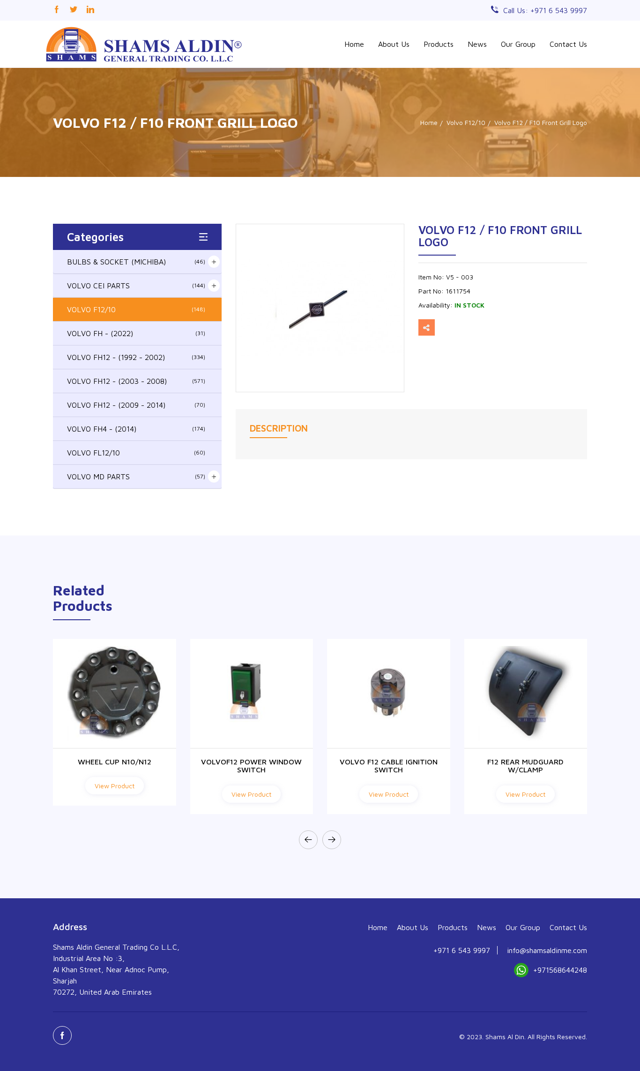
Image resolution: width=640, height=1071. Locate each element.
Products (439, 44)
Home (354, 44)
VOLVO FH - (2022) (136, 333)
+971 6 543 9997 (461, 950)
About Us (393, 44)
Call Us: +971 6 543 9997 (545, 10)
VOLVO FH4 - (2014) (136, 429)
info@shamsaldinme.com (547, 950)
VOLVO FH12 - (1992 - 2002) (136, 357)
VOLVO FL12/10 (136, 452)
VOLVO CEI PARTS (136, 285)
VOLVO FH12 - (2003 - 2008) (136, 381)
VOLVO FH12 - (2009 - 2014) (136, 405)
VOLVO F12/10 (136, 309)
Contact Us (568, 44)
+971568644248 (560, 970)
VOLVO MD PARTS (136, 476)
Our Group (518, 44)
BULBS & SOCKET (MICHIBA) (136, 261)
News (477, 44)
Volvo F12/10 (466, 122)
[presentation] (308, 839)
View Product (114, 786)
